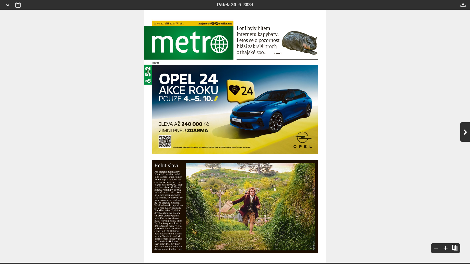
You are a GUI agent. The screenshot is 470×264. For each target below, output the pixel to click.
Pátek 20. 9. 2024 (235, 4)
